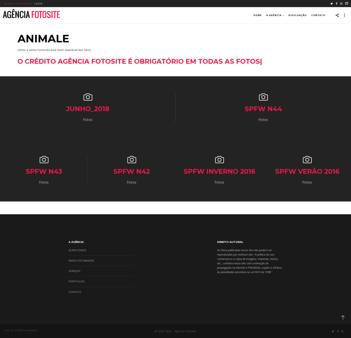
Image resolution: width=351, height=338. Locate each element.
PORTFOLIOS (77, 281)
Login (38, 3)
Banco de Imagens (19, 3)
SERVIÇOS (74, 271)
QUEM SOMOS (77, 250)
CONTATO (75, 292)
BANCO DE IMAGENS (81, 260)
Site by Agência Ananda (21, 330)
